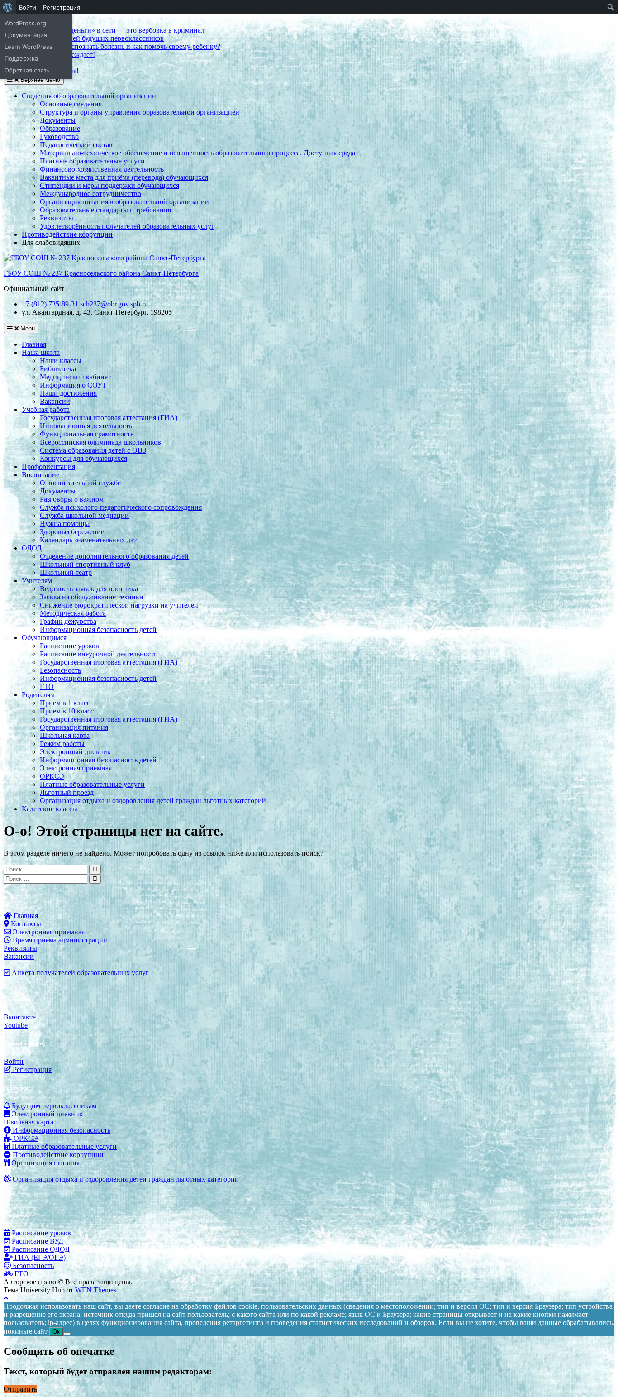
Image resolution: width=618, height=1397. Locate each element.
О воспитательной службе (80, 483)
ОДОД (32, 548)
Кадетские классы (49, 809)
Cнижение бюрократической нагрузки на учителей (119, 605)
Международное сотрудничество (90, 193)
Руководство (59, 136)
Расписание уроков (69, 646)
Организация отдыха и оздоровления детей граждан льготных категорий (153, 800)
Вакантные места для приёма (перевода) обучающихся (124, 177)
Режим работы (62, 743)
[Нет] (67, 1333)
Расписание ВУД (36, 1241)
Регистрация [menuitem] (61, 7)
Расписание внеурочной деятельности (99, 654)
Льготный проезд (67, 792)
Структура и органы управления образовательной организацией (139, 112)
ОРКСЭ (52, 776)
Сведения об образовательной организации (89, 96)
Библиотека (58, 369)
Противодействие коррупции (67, 234)
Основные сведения (71, 104)
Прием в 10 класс (67, 711)
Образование (60, 128)
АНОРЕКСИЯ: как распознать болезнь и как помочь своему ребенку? (112, 46)
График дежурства (68, 621)
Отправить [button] (20, 1389)
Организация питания (74, 727)
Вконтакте (20, 1017)
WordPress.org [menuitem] (25, 23)
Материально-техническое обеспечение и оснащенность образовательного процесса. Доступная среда (197, 153)
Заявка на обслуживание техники (91, 597)
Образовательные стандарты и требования (105, 210)
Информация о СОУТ (73, 385)
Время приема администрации (59, 940)
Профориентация (48, 466)
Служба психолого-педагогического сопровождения (121, 507)
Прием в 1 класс (65, 703)
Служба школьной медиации (84, 515)
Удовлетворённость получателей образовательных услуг (127, 226)
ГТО (47, 686)
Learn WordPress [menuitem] (28, 46)
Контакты (25, 924)
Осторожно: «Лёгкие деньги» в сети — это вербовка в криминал (104, 30)
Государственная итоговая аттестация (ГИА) (108, 417)
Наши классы (60, 360)
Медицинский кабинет (75, 377)
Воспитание (40, 474)
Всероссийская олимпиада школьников (100, 442)
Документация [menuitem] (26, 34)
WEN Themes (95, 1290)
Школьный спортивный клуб (85, 564)
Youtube (16, 1025)
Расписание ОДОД (40, 1249)
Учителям (37, 580)
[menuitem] (8, 7)
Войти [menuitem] (27, 7)
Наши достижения (68, 393)
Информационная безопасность (60, 1130)
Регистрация (31, 1069)
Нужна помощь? (65, 523)
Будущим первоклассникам (53, 1106)
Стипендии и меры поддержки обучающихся (109, 185)
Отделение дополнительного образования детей (114, 556)
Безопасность (60, 670)
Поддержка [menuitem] (21, 58)
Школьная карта (65, 735)
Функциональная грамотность (86, 434)
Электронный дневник (75, 752)
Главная (34, 344)
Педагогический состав (76, 144)
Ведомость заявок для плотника (89, 589)
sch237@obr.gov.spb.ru (114, 304)
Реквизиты (56, 218)
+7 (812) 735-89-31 (50, 304)
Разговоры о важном (72, 499)
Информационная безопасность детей (98, 629)
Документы (58, 120)
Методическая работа (73, 613)
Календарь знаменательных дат (88, 540)
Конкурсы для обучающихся (83, 458)
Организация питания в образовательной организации (124, 202)
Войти (14, 1061)
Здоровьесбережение (72, 532)
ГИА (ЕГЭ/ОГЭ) (39, 1257)
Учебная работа (46, 409)
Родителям (38, 694)
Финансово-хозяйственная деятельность (102, 169)
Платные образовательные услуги (92, 161)
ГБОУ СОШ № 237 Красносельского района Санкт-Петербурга (101, 273)
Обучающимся (44, 637)
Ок (56, 1331)
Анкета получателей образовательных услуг (79, 972)
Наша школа (41, 352)
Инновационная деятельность (86, 426)
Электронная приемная (76, 768)
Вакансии (55, 401)
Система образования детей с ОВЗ (93, 450)
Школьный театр (66, 572)
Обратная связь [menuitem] (27, 70)
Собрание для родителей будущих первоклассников (84, 38)
